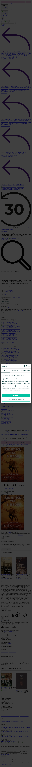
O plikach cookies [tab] (25, 370)
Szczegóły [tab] (15, 370)
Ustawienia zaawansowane (15, 399)
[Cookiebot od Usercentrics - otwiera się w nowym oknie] (23, 366)
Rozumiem (16, 395)
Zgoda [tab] (5, 370)
